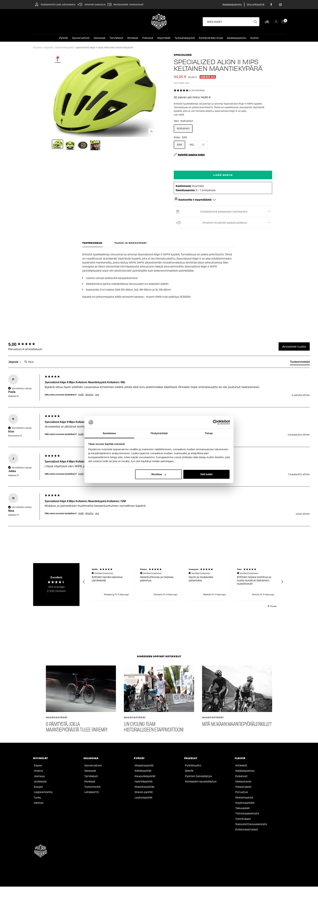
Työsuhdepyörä (185, 37)
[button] (223, 90)
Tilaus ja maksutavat (130, 242)
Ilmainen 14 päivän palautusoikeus (224, 222)
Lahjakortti (91, 791)
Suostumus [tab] (109, 433)
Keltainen (183, 128)
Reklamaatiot (244, 797)
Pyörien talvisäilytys (198, 776)
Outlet (254, 37)
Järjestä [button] (13, 362)
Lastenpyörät (144, 797)
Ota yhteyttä (255, 4)
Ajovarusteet (81, 37)
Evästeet (241, 776)
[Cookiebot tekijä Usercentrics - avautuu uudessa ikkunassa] (215, 422)
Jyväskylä (40, 781)
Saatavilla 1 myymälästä (195, 199)
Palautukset (243, 786)
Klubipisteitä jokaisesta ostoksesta (223, 211)
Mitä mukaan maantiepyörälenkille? (237, 724)
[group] (25, 344)
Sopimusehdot (245, 802)
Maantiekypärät (64, 47)
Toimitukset (243, 818)
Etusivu (37, 47)
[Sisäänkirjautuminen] (276, 21)
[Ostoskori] (283, 21)
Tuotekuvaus (92, 242)
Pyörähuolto (193, 765)
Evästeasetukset (246, 829)
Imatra (38, 770)
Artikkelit (241, 765)
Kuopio (38, 786)
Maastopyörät (144, 765)
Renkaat (132, 37)
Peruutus (241, 791)
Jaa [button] (97, 394)
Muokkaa (156, 474)
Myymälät (164, 37)
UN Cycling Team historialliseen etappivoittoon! (153, 726)
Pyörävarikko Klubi (211, 37)
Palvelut (147, 37)
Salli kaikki (206, 474)
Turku (37, 797)
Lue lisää (179, 114)
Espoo (38, 765)
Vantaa (38, 802)
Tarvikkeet (116, 37)
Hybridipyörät (144, 781)
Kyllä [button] (81, 394)
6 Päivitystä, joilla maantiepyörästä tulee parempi (76, 726)
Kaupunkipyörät (145, 776)
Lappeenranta (43, 791)
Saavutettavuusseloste (251, 824)
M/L (192, 144)
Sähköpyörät (143, 770)
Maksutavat (243, 781)
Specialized (183, 54)
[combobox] (232, 22)
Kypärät (48, 47)
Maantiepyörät (57, 717)
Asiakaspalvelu (232, 4)
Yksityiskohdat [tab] (159, 433)
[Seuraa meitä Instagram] (280, 4)
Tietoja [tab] (209, 433)
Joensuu (39, 776)
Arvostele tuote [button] (294, 346)
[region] (183, 582)
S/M (179, 144)
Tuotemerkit (92, 786)
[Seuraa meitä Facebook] (271, 4)
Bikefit (189, 770)
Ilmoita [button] (89, 394)
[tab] (300, 362)
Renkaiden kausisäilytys (200, 781)
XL (203, 144)
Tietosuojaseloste (247, 813)
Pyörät (63, 37)
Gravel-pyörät (144, 791)
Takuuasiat (242, 808)
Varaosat (100, 37)
